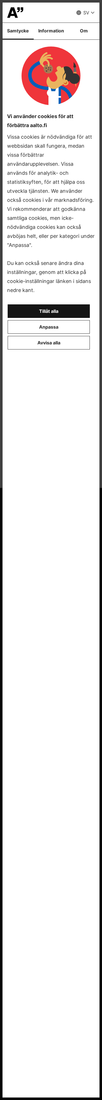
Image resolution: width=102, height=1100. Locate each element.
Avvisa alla (48, 343)
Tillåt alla (48, 311)
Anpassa (48, 327)
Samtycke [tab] (18, 31)
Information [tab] (51, 31)
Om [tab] (84, 31)
